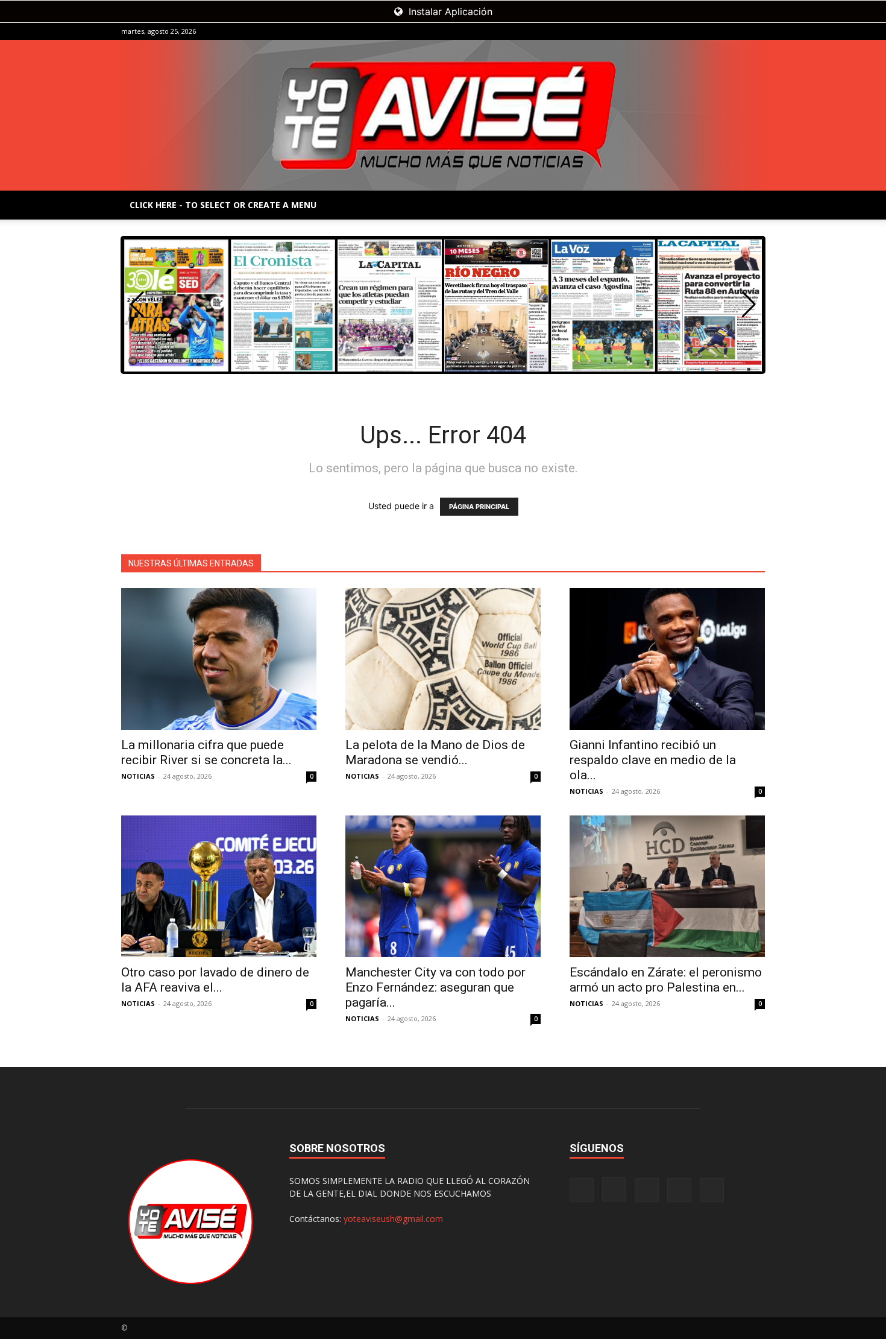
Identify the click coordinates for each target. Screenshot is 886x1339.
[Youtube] (756, 31)
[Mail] (716, 31)
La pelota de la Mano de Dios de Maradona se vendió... (435, 752)
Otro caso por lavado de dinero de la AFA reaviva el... (215, 980)
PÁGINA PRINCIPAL (479, 506)
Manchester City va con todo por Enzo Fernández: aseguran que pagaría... (435, 987)
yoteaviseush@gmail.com (393, 1218)
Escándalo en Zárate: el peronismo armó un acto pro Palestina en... (666, 980)
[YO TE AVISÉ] (443, 115)
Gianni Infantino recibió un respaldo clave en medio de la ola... (653, 760)
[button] (749, 304)
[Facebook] (676, 31)
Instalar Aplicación (449, 11)
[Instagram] (696, 31)
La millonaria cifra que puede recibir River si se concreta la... (206, 752)
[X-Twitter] (736, 31)
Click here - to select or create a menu (223, 205)
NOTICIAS (138, 775)
